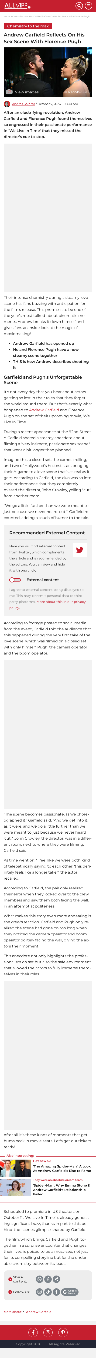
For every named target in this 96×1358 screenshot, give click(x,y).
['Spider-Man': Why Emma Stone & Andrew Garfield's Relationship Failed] (15, 1189)
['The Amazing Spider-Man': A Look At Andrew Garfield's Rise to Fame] (15, 1168)
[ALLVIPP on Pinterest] (62, 1332)
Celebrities (17, 16)
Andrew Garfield (44, 410)
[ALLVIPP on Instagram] (48, 1332)
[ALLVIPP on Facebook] (33, 1332)
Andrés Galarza (23, 104)
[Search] (79, 6)
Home (7, 16)
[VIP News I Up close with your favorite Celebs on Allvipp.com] (39, 5)
